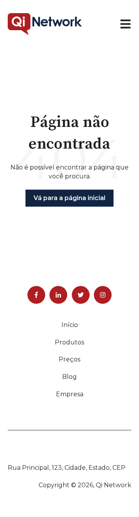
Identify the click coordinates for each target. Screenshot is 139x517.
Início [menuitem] (69, 325)
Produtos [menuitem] (69, 342)
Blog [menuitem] (69, 376)
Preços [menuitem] (69, 359)
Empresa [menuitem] (69, 394)
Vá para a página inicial (69, 198)
